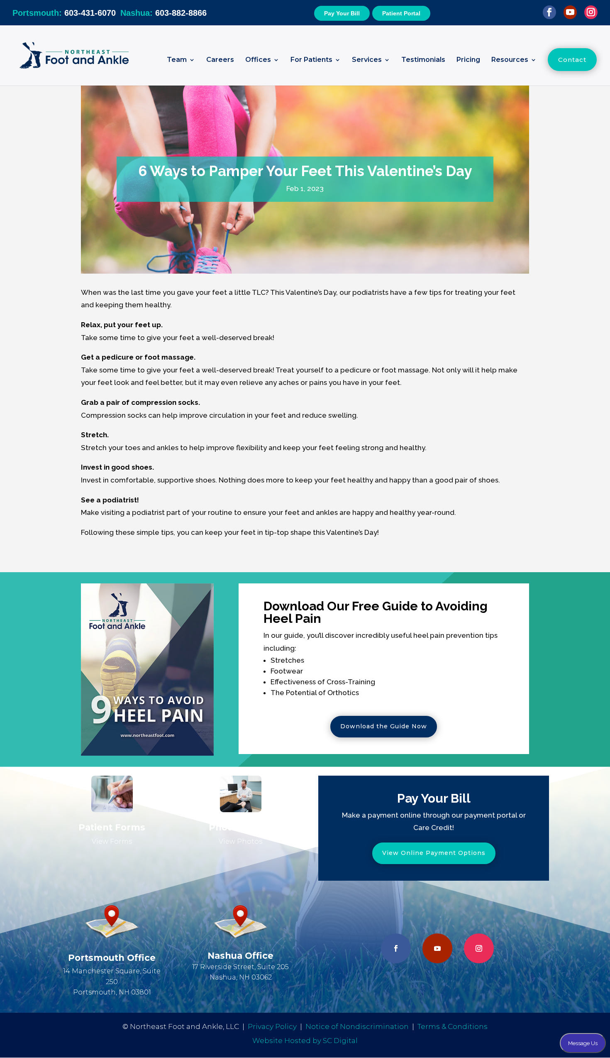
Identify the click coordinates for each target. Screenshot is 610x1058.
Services (367, 60)
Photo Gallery (241, 827)
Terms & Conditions (452, 1026)
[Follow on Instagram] (479, 948)
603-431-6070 (64, 12)
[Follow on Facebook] (396, 948)
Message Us (583, 1043)
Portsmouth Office (112, 958)
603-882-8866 (163, 12)
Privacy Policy (272, 1026)
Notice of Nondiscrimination (357, 1026)
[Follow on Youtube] (437, 948)
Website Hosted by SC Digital (305, 1040)
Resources (509, 60)
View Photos (240, 841)
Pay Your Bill (342, 13)
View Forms (112, 841)
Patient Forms (111, 827)
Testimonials (423, 60)
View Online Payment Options (434, 853)
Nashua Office (240, 955)
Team (177, 60)
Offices (258, 60)
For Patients (311, 60)
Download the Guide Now (383, 726)
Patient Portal (401, 13)
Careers (220, 60)
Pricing (468, 60)
